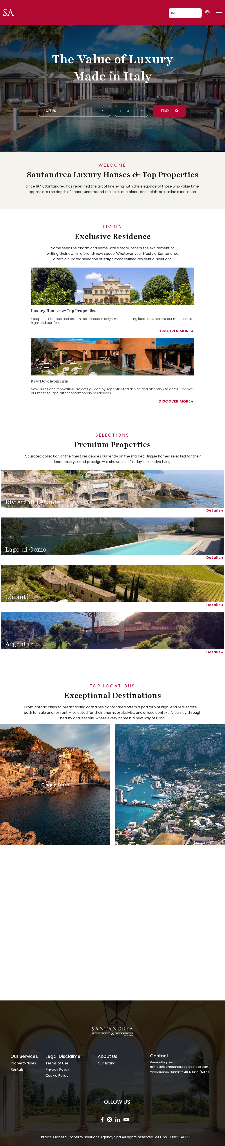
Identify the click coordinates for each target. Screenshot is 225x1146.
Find (165, 110)
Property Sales (23, 1063)
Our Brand (106, 1063)
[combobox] (74, 111)
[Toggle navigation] (219, 12)
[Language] (207, 12)
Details (213, 510)
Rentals (17, 1069)
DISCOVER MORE (175, 330)
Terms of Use (56, 1063)
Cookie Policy (56, 1075)
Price (125, 110)
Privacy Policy (57, 1069)
